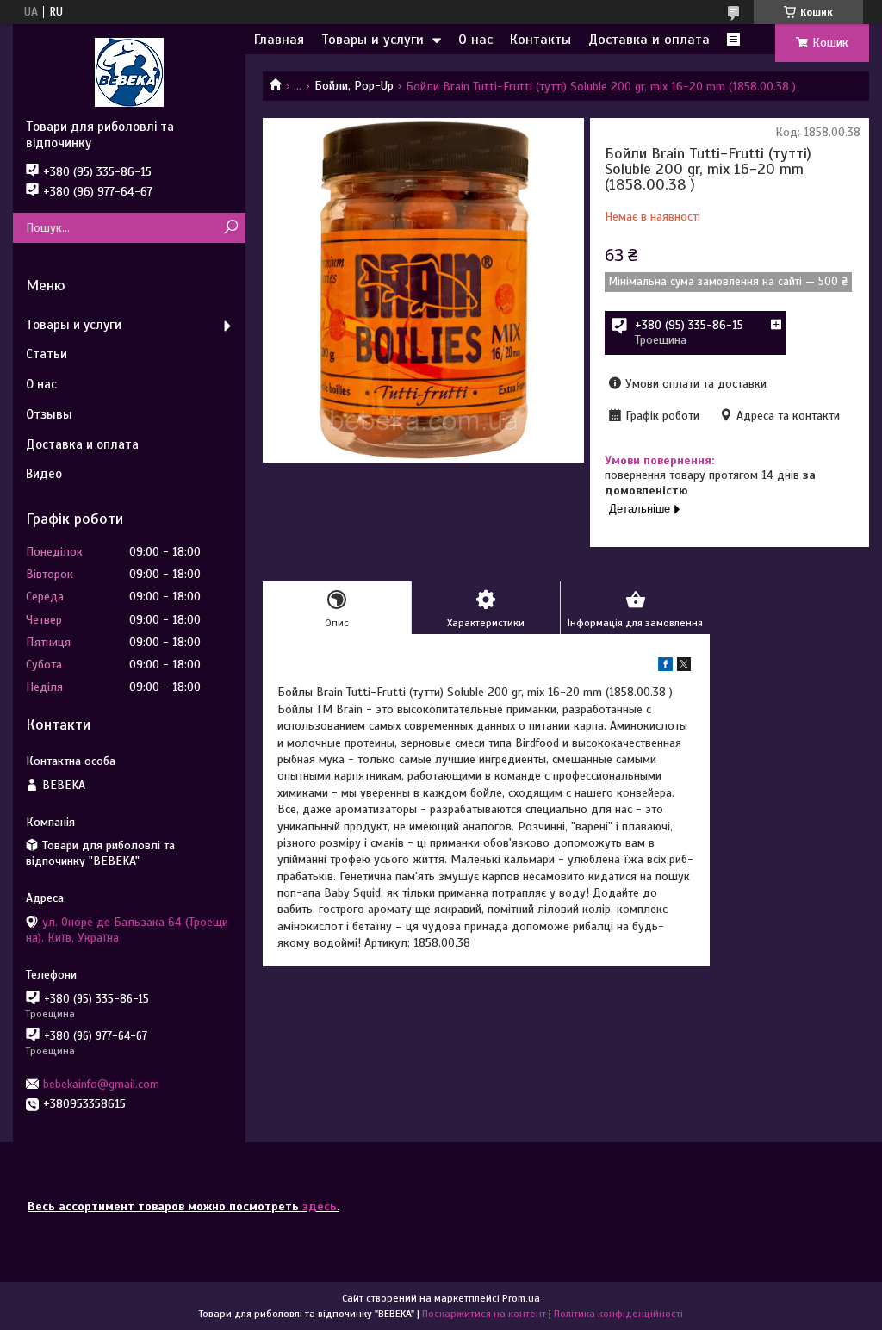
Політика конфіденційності (618, 1314)
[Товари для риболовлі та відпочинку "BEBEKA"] (129, 71)
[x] (684, 667)
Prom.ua (521, 1298)
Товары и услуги (372, 39)
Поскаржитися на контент (484, 1314)
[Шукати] (230, 228)
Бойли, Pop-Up (354, 85)
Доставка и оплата (649, 39)
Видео (44, 474)
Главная (279, 39)
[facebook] (665, 667)
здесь (319, 1206)
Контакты (540, 39)
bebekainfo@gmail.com (101, 1084)
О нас (475, 39)
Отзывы (49, 414)
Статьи (46, 354)
